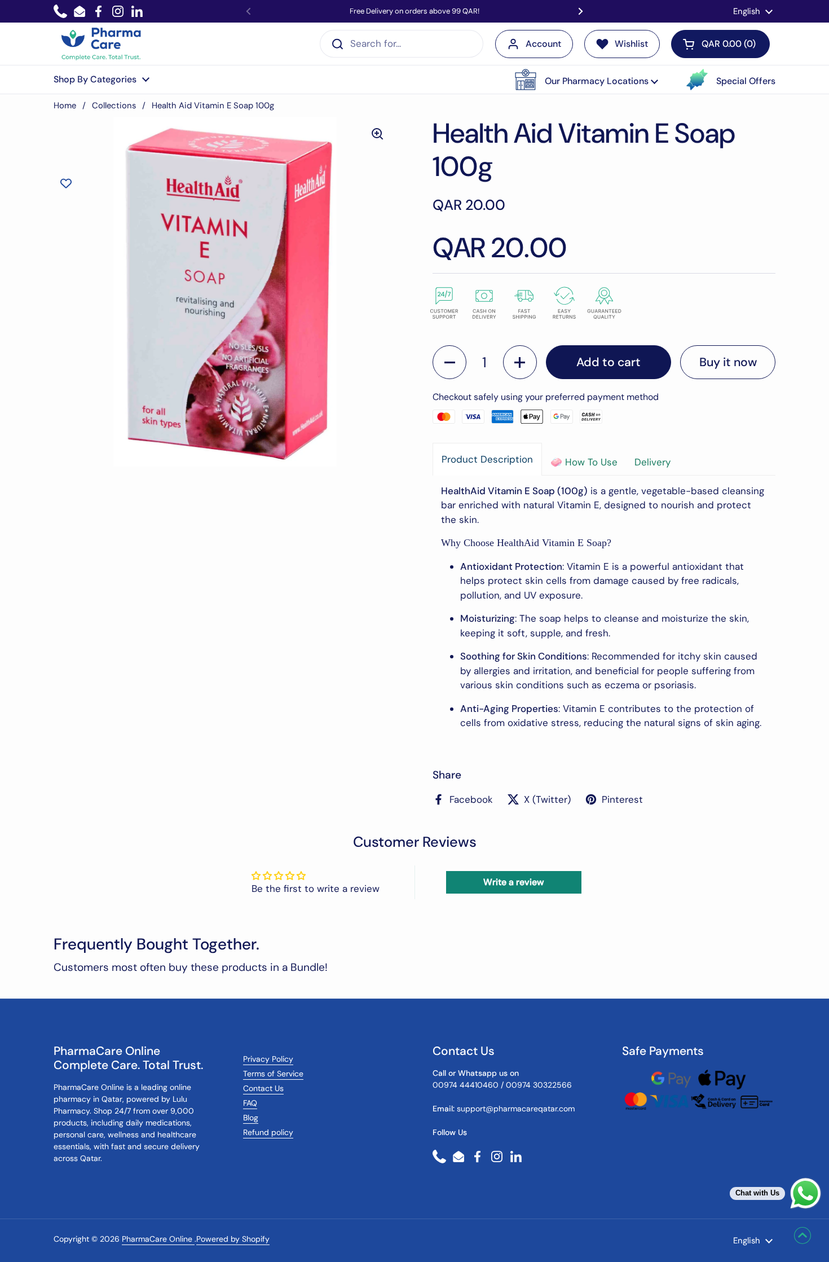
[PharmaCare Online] (102, 44)
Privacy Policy (268, 1059)
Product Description (487, 459)
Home (65, 105)
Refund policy (268, 1132)
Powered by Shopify (233, 1239)
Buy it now (728, 362)
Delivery (652, 462)
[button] (586, 79)
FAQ (250, 1103)
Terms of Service (273, 1073)
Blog (250, 1118)
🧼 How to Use (584, 462)
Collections (114, 105)
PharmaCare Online (158, 1239)
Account (543, 44)
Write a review (513, 882)
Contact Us (263, 1088)
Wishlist (631, 44)
